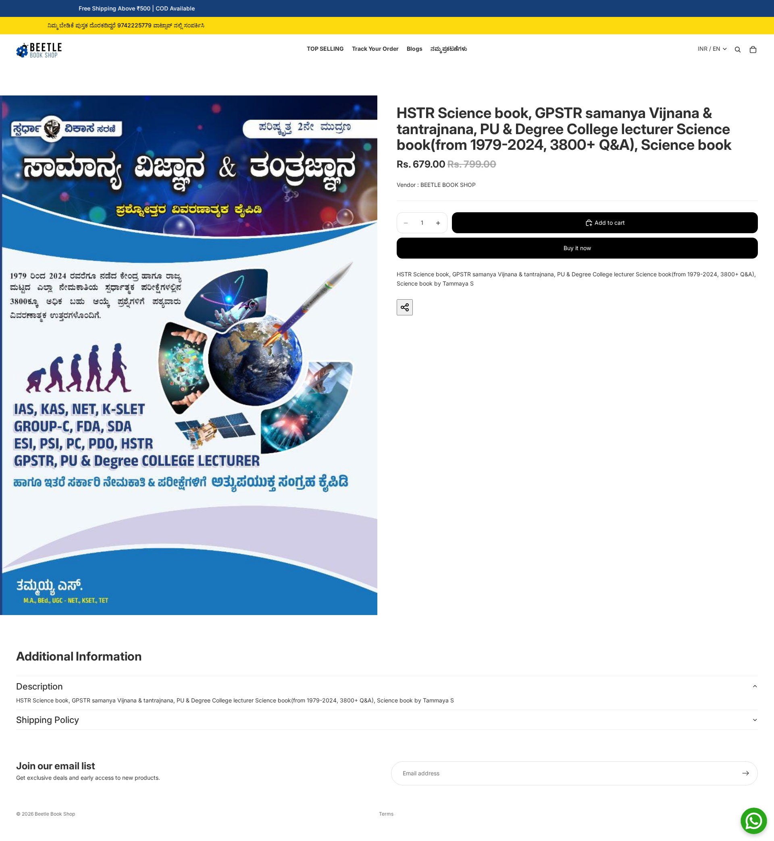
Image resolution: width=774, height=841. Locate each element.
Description (39, 686)
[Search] (738, 49)
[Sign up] (745, 773)
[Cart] (753, 49)
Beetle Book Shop (55, 814)
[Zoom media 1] (188, 355)
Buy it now (577, 247)
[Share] (405, 307)
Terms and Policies (387, 814)
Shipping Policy (47, 720)
